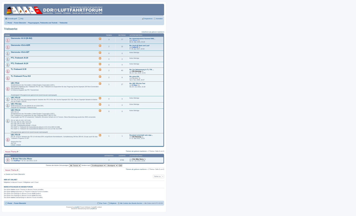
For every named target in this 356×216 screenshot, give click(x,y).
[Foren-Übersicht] (55, 10)
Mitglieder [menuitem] (113, 203)
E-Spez (135, 85)
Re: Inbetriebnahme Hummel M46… (142, 38)
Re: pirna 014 (134, 76)
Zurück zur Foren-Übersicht (15, 174)
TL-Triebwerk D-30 (18, 69)
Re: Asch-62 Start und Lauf (139, 45)
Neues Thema (11, 151)
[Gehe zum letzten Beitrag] (145, 159)
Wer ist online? (10, 179)
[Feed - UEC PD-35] (100, 135)
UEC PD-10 (15, 98)
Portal (10, 23)
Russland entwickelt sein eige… (141, 135)
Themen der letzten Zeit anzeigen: (57, 165)
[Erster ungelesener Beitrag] (11, 159)
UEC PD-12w (16, 104)
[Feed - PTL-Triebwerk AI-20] (100, 58)
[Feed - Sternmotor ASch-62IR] (100, 46)
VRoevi (135, 40)
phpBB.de (93, 208)
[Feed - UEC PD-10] (100, 98)
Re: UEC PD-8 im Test (137, 83)
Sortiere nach (86, 165)
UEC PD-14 (15, 110)
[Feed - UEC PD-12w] (100, 104)
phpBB (76, 207)
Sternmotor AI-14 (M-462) (21, 38)
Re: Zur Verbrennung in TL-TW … (141, 69)
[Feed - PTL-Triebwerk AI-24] (100, 64)
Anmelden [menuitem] (159, 18)
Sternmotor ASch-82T (20, 52)
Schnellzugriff (12, 18)
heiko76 (135, 47)
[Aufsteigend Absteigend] (112, 165)
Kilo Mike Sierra (138, 159)
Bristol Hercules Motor (22, 159)
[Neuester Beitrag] (138, 40)
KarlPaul (17, 160)
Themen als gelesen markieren (136, 151)
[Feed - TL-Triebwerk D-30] (100, 70)
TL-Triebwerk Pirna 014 (21, 76)
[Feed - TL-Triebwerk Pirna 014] (100, 77)
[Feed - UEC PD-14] (100, 111)
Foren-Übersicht (20, 203)
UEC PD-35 (15, 135)
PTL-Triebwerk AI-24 (19, 63)
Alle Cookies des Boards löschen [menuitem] (131, 203)
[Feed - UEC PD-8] (100, 83)
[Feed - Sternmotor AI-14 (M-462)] (100, 39)
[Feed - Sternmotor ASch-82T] (100, 53)
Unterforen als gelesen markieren (153, 32)
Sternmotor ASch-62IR (20, 45)
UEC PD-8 (15, 83)
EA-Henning (136, 71)
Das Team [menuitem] (103, 203)
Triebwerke (10, 28)
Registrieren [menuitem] (148, 18)
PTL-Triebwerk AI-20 (19, 58)
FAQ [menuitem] (21, 18)
